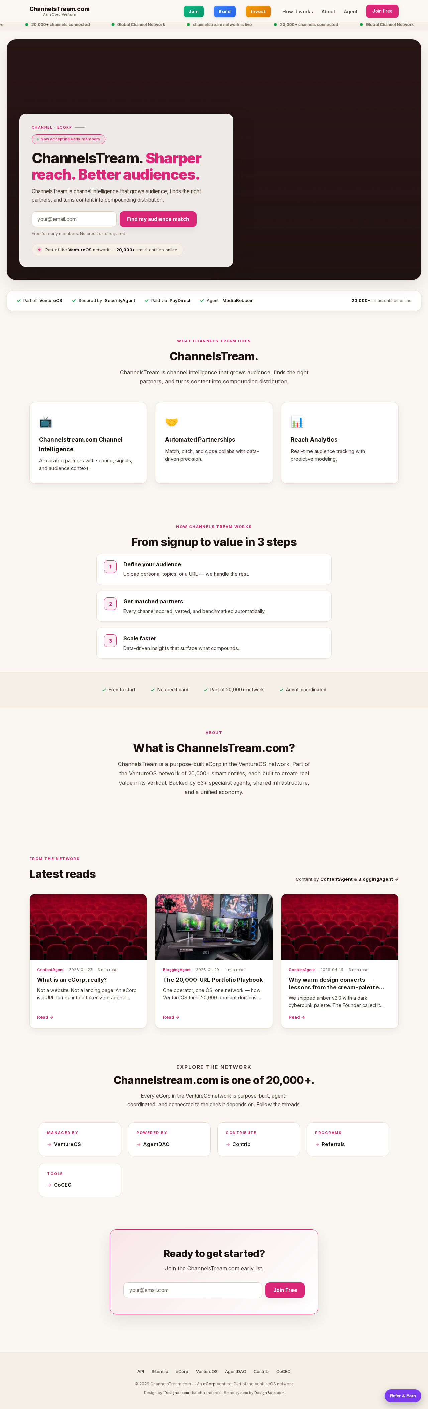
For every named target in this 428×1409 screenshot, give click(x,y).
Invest (258, 11)
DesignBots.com (269, 1392)
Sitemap (160, 1371)
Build (225, 11)
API (140, 1371)
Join (194, 11)
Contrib (241, 1144)
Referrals (333, 1144)
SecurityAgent (120, 300)
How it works (297, 11)
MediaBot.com (238, 300)
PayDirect (180, 300)
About (328, 11)
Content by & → (347, 879)
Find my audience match (158, 219)
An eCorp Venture (59, 15)
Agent (351, 11)
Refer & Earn (403, 1395)
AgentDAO (156, 1144)
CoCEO (63, 1185)
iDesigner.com (176, 1392)
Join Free (382, 11)
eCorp (182, 1371)
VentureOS (50, 300)
